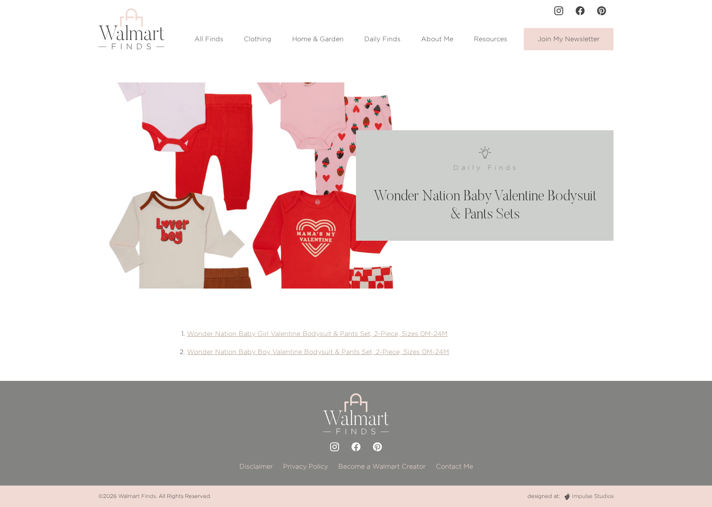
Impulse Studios (593, 496)
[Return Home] (131, 28)
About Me (437, 39)
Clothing (258, 39)
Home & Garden (318, 39)
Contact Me (454, 466)
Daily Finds (382, 39)
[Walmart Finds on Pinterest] (601, 10)
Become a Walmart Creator (382, 466)
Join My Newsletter (569, 39)
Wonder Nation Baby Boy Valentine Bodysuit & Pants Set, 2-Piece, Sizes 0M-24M (318, 352)
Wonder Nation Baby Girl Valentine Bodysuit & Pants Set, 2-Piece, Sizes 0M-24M (317, 334)
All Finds (208, 39)
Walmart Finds (137, 496)
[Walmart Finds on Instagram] (558, 10)
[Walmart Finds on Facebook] (580, 10)
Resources (490, 39)
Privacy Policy (305, 466)
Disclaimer (256, 466)
